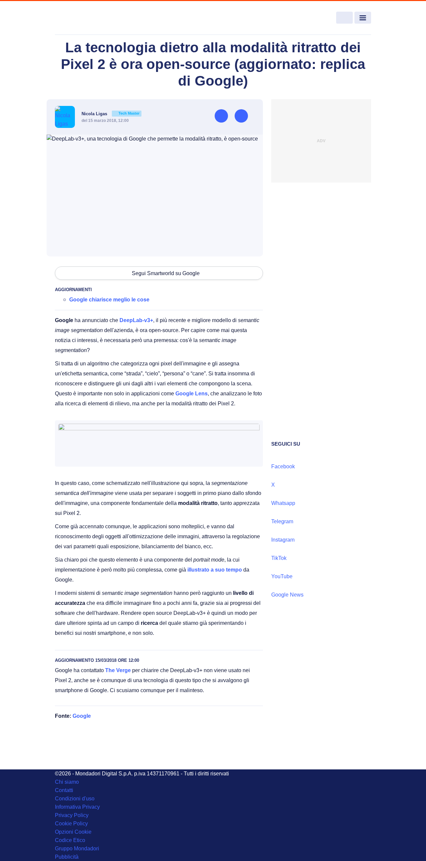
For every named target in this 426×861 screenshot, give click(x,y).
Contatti (64, 790)
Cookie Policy (71, 823)
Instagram (283, 540)
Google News (287, 595)
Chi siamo (67, 782)
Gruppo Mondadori (77, 848)
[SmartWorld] (87, 18)
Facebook (283, 466)
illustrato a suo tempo (214, 570)
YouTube (282, 576)
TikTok (279, 558)
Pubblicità (67, 857)
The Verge (118, 670)
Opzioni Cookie (73, 832)
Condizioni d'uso (75, 798)
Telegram (282, 521)
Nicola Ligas (110, 113)
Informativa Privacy (77, 807)
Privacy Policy (72, 815)
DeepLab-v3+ (136, 320)
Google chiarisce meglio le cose (109, 299)
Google (82, 716)
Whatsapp (283, 503)
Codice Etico (70, 840)
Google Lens (191, 393)
